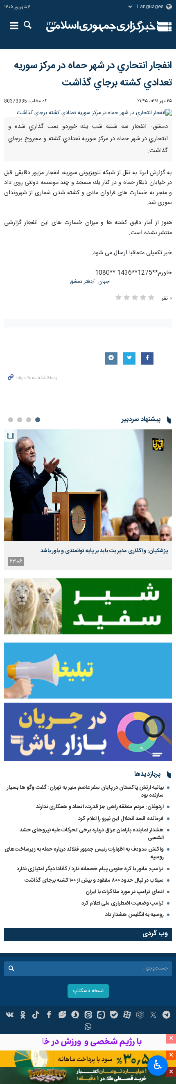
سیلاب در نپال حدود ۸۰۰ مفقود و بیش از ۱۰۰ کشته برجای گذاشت (94, 880)
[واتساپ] (88, 1027)
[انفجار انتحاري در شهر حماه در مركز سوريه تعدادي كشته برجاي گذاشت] (88, 113)
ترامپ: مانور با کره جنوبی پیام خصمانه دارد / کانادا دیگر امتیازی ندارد (90, 869)
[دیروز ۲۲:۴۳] (88, 485)
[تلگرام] (166, 1015)
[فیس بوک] (48, 1015)
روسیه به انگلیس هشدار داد (134, 914)
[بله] (114, 1015)
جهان (104, 282)
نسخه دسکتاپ (88, 991)
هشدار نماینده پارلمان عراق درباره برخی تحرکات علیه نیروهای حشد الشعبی (92, 834)
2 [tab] (28, 419)
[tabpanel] (88, 499)
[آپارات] (127, 1015)
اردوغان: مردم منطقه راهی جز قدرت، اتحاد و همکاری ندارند (100, 806)
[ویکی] (10, 1015)
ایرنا (101, 26)
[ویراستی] (62, 1015)
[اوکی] (22, 1015)
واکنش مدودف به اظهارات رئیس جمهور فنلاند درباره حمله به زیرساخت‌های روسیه (84, 853)
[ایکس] (153, 1015)
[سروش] (75, 1015)
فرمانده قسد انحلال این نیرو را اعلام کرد (121, 818)
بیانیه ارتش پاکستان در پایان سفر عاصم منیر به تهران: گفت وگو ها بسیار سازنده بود (85, 791)
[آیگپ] (100, 1015)
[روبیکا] (140, 1015)
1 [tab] (37, 419)
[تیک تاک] (35, 1015)
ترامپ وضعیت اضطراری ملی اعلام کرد (122, 903)
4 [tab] (10, 419)
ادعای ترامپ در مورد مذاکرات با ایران (125, 891)
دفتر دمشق (81, 282)
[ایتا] (88, 1015)
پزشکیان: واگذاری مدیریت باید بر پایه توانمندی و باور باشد (104, 550)
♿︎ (158, 1064)
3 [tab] (19, 419)
